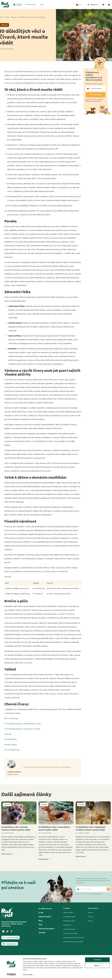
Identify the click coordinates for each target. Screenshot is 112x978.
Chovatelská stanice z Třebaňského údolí (22, 723)
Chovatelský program (69, 916)
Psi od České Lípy (12, 749)
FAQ (40, 924)
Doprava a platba (68, 912)
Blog (7, 17)
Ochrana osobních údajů (70, 933)
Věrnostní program (46, 928)
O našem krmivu (45, 908)
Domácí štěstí (10, 739)
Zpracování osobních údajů (93, 101)
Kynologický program (69, 921)
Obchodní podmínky (69, 929)
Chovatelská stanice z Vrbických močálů (22, 729)
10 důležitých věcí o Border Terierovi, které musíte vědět (15, 828)
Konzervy (90, 912)
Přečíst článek (6, 854)
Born (6, 718)
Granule (90, 916)
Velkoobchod (67, 925)
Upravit (96, 965)
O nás (40, 912)
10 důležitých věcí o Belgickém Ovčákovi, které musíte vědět (91, 828)
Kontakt (41, 932)
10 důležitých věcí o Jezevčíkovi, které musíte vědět (54, 828)
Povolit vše (97, 959)
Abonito (8, 734)
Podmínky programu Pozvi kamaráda (73, 937)
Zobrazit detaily (28, 974)
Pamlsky (90, 921)
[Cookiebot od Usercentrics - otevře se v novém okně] (11, 974)
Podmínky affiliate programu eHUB (73, 941)
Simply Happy (10, 744)
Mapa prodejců (44, 916)
